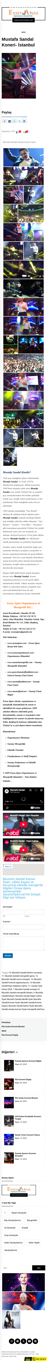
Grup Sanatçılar (11, 1235)
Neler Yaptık (34, 1242)
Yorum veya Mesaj (11, 934)
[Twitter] (23, 1341)
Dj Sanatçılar (10, 1227)
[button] (23, 32)
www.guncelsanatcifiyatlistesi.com (22, 672)
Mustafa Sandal (10, 481)
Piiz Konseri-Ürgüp (23, 1079)
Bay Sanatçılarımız (12, 1220)
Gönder (8, 955)
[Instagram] (11, 1341)
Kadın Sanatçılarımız (13, 1242)
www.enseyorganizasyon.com (20, 653)
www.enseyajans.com (16, 643)
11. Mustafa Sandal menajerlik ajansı (18, 976)
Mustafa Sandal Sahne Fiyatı (21, 1006)
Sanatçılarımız (10, 1250)
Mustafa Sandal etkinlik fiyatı (20, 999)
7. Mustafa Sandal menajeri (25, 989)
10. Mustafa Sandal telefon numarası (25, 972)
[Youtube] (29, 1341)
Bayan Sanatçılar (19, 1213)
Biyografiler (32, 1220)
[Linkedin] (35, 1341)
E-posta (7, 922)
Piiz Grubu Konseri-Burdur (26, 1098)
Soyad (27, 916)
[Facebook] (17, 1341)
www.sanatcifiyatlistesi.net (19, 681)
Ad (4, 916)
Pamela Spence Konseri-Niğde (28, 1061)
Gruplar (25, 1227)
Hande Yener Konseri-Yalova (27, 1135)
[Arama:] (17, 1267)
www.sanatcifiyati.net (16, 691)
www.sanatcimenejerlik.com (19, 662)
